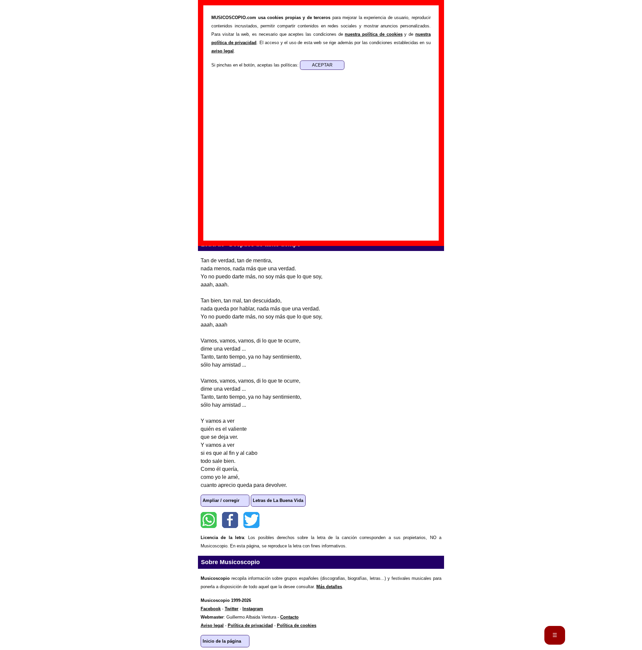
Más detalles (329, 586)
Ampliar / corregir (221, 500)
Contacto (289, 617)
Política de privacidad (250, 625)
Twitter (251, 520)
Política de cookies (296, 625)
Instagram (252, 608)
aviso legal (222, 50)
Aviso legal (212, 625)
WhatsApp (209, 520)
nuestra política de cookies (373, 34)
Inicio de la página (222, 641)
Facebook (230, 520)
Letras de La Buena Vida (278, 500)
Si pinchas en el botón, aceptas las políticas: (255, 65)
